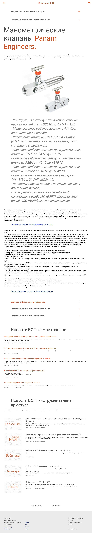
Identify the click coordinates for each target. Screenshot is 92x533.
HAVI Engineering (22, 410)
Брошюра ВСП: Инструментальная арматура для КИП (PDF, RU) (32, 224)
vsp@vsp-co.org (8, 527)
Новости (70, 520)
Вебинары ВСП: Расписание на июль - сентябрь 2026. (48, 450)
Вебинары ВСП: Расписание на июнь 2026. (44, 466)
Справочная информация (75, 522)
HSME (46, 410)
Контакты (70, 524)
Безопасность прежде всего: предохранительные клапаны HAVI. (54, 435)
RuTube (27, 529)
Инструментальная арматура (75, 518)
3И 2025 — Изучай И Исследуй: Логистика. (22, 382)
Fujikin (60, 410)
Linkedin (27, 527)
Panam (53, 410)
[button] (4, 3)
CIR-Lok (39, 410)
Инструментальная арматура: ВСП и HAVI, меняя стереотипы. (30, 336)
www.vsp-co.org (8, 529)
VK (26, 524)
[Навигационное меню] (89, 3)
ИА (6, 410)
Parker (32, 410)
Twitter (27, 522)
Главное (13, 410)
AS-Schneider (75, 410)
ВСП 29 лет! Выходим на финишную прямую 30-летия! (27, 359)
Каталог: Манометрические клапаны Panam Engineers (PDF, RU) (32, 291)
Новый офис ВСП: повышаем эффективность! (24, 370)
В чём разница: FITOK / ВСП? (38, 482)
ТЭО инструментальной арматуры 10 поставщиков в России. (30, 348)
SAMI (67, 410)
